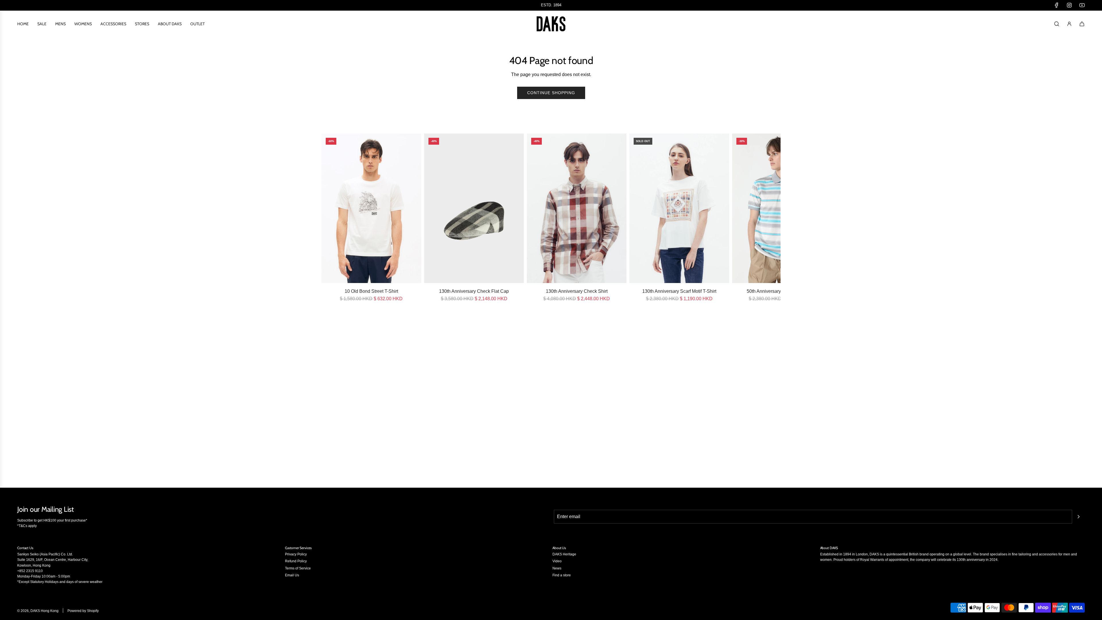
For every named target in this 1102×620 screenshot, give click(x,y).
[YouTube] (1082, 5)
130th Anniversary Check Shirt (577, 291)
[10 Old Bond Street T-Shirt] (371, 208)
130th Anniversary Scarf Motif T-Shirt (679, 291)
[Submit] (1078, 516)
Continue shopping (551, 92)
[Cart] (1082, 24)
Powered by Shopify (83, 611)
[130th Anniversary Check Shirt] (577, 208)
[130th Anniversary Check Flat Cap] (474, 208)
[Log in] (1069, 24)
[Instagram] (1069, 5)
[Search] (1056, 24)
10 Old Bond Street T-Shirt (371, 291)
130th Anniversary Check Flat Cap (474, 291)
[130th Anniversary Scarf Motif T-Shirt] (679, 208)
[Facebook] (1056, 5)
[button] (327, 218)
